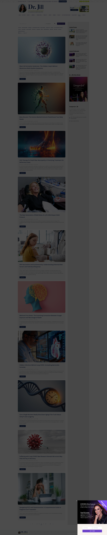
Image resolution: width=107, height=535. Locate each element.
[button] (76, 500)
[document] (53, 267)
